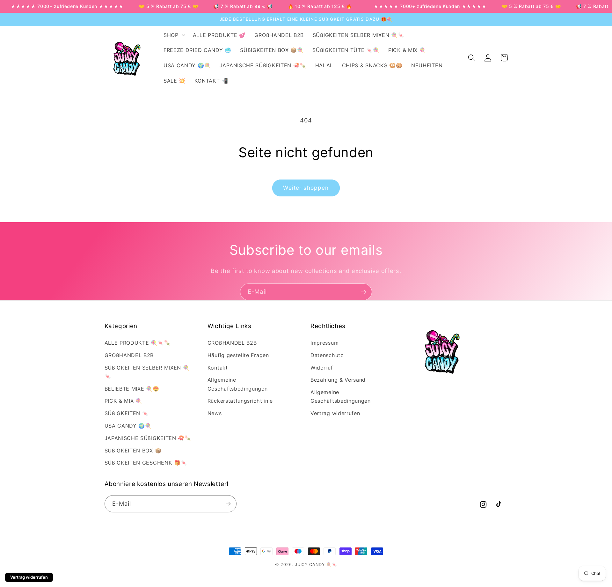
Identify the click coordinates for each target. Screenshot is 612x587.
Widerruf (321, 367)
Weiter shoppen (306, 187)
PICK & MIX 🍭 (123, 401)
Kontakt (218, 367)
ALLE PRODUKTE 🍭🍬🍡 (138, 343)
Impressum (324, 343)
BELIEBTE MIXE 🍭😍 (132, 388)
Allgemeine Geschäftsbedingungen (238, 384)
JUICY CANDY (310, 564)
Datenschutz (327, 355)
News (215, 413)
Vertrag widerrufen (335, 413)
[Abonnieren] (363, 292)
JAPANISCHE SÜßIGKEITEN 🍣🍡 (148, 438)
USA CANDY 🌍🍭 (128, 425)
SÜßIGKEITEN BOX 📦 (133, 450)
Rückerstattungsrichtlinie (240, 401)
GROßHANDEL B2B (129, 355)
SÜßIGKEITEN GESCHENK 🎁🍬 (146, 462)
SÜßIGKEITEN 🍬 (127, 413)
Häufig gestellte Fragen (238, 355)
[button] (173, 35)
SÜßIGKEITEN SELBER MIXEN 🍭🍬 (147, 371)
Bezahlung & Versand (338, 380)
